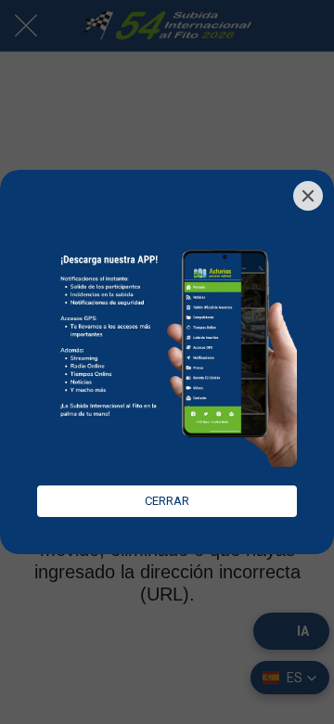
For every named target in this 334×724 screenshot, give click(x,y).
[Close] (308, 196)
